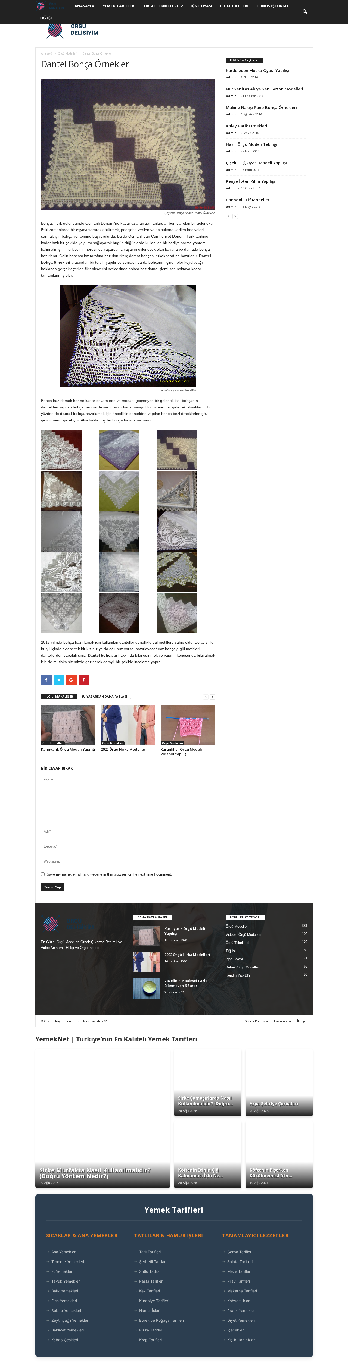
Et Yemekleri (62, 1271)
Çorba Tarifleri (239, 1251)
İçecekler (235, 1330)
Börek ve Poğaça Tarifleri (161, 1320)
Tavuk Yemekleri (65, 1281)
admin (231, 77)
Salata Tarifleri (240, 1261)
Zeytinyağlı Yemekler (69, 1320)
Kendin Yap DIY (238, 975)
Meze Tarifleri (239, 1271)
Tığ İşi (45, 17)
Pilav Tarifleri (238, 1281)
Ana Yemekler (63, 1251)
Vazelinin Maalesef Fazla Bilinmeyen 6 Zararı (185, 983)
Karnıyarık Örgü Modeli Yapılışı (68, 749)
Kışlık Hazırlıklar (241, 1339)
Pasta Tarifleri (151, 1281)
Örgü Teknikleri (161, 5)
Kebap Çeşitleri (64, 1339)
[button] (305, 12)
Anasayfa (84, 5)
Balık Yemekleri (64, 1291)
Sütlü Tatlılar (150, 1271)
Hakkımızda (282, 1021)
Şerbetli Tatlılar (152, 1261)
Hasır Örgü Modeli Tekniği (251, 144)
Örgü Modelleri (67, 53)
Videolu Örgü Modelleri (243, 935)
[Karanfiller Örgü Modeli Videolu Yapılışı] (188, 725)
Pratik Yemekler (241, 1310)
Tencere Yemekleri (67, 1261)
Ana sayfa (47, 53)
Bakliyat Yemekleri (67, 1330)
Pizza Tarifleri (151, 1330)
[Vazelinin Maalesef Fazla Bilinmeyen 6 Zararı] (146, 988)
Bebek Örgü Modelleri (243, 967)
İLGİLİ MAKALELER (59, 696)
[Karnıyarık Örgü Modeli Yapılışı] (68, 725)
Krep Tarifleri (150, 1339)
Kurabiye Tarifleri (154, 1300)
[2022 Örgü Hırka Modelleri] (128, 725)
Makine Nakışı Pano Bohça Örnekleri (261, 107)
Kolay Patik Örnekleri (246, 125)
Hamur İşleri (149, 1310)
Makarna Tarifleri (242, 1291)
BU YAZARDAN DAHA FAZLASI (104, 696)
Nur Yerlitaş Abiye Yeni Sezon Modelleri (264, 89)
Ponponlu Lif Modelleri (248, 199)
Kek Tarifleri (149, 1291)
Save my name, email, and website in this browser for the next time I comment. (109, 874)
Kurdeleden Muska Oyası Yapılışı (257, 70)
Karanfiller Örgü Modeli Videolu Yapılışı (181, 751)
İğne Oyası (201, 5)
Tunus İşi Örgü (272, 5)
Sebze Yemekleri (66, 1310)
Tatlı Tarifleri (150, 1251)
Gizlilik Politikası (256, 1021)
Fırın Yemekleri (64, 1300)
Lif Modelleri (234, 5)
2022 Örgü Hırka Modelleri (124, 749)
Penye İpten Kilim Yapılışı (250, 181)
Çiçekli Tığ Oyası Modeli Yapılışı (256, 162)
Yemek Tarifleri (119, 5)
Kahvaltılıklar (238, 1300)
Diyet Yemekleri (241, 1320)
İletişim (302, 1021)
